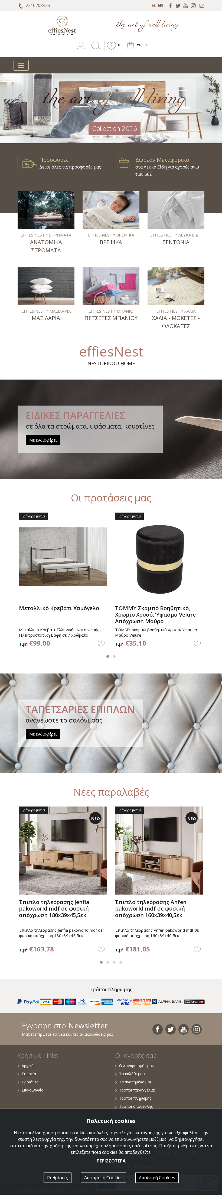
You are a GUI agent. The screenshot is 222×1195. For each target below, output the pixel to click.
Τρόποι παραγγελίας (137, 1090)
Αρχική (28, 1065)
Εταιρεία (29, 1073)
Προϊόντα (30, 1081)
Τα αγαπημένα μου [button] (135, 1081)
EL (154, 5)
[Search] (95, 50)
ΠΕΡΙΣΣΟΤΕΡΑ (111, 1161)
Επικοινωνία (32, 1090)
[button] (111, 50)
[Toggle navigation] (21, 65)
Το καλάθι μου (132, 1073)
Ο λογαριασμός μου (136, 1065)
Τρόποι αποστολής (136, 1106)
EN (161, 5)
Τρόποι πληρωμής (135, 1098)
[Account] (82, 50)
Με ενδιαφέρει (43, 440)
